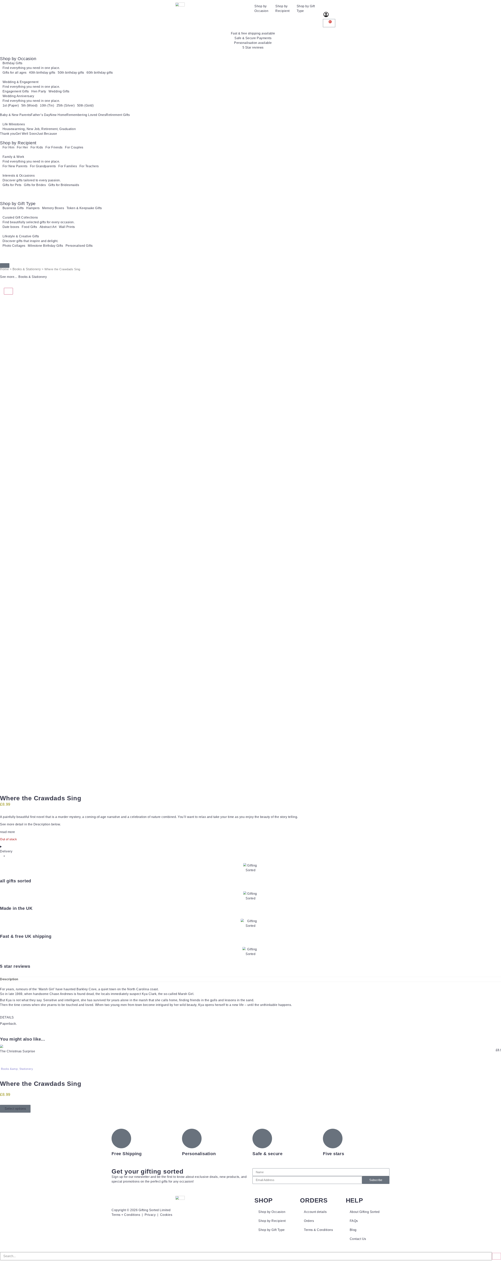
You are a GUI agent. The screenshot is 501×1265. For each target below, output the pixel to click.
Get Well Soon (26, 133)
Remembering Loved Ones (86, 115)
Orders (309, 1221)
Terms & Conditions (318, 1230)
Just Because (47, 133)
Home (4, 269)
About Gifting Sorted (365, 1211)
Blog (353, 1230)
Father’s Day (40, 115)
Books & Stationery (27, 269)
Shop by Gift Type (306, 9)
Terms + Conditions (126, 1214)
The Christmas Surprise (17, 1051)
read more (7, 832)
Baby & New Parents (15, 115)
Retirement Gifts (118, 115)
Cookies (166, 1214)
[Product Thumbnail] (8, 291)
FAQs (354, 1221)
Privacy (150, 1214)
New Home (58, 115)
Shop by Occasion (261, 9)
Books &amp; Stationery (17, 1068)
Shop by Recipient (282, 9)
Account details (315, 1211)
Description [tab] (9, 979)
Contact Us (358, 1239)
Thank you (8, 133)
